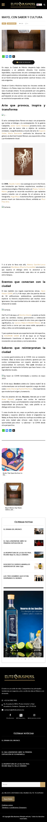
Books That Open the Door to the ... (12, 474)
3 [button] (22, 659)
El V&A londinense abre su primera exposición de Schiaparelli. (15, 543)
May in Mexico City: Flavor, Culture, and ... (13, 509)
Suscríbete (8, 799)
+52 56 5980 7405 (10, 700)
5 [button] (28, 659)
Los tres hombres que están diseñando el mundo (16, 577)
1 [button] (15, 659)
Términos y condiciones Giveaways (14, 807)
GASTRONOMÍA (12, 23)
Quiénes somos (7, 805)
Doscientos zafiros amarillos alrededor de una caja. (17, 565)
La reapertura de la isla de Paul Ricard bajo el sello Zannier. (17, 554)
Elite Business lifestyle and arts (21, 817)
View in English (24, 62)
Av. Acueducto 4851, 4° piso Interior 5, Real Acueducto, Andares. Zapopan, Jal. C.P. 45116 (20, 705)
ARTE (4, 23)
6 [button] (32, 659)
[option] (23, 624)
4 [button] (25, 659)
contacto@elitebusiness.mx (14, 710)
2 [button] (18, 659)
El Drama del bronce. (13, 529)
